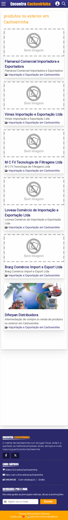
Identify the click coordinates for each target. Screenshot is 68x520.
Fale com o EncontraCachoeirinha (24, 475)
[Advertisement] (34, 388)
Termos (22, 514)
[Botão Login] (57, 4)
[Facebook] (6, 455)
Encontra (30, 3)
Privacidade (34, 514)
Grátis (41, 479)
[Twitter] (15, 455)
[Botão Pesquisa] (64, 3)
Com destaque (26, 479)
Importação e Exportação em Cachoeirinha (34, 74)
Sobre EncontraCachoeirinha (21, 469)
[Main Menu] (3, 3)
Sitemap (45, 514)
